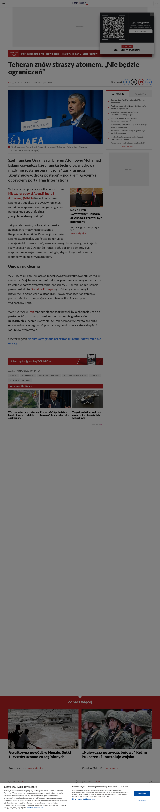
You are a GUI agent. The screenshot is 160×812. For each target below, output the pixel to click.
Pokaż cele (142, 801)
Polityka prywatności (35, 808)
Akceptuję (142, 793)
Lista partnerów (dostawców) (83, 799)
